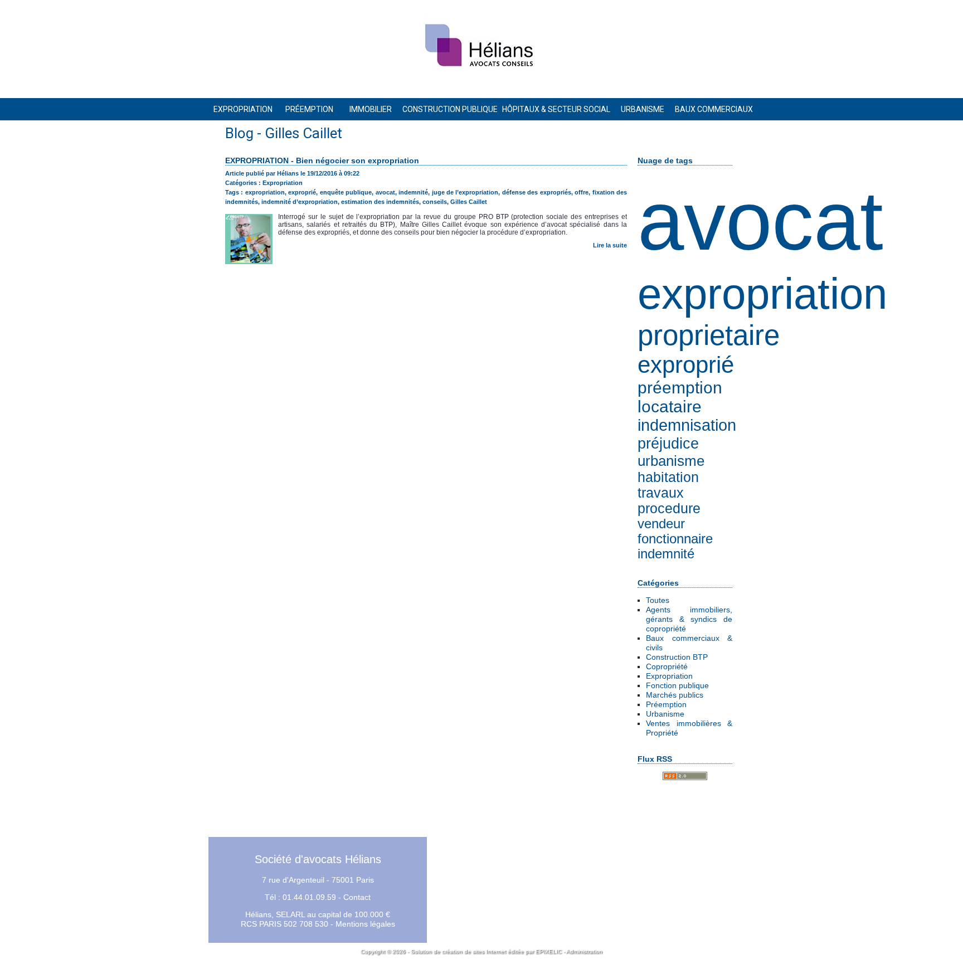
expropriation (762, 294)
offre (581, 192)
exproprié (686, 365)
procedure (669, 508)
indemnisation (687, 425)
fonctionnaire (675, 539)
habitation (668, 477)
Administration (584, 951)
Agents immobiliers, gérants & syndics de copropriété (689, 619)
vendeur (661, 524)
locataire (670, 406)
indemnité (666, 554)
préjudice (668, 443)
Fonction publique (677, 685)
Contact (357, 897)
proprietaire (709, 335)
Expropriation (669, 675)
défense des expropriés (536, 192)
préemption (680, 387)
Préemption (666, 704)
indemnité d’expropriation (299, 201)
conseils (434, 201)
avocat (760, 220)
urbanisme (671, 460)
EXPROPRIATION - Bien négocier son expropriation (322, 160)
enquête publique (346, 192)
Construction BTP (677, 657)
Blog (239, 133)
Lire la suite (610, 245)
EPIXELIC (549, 951)
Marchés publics (674, 694)
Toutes (657, 600)
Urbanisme (665, 713)
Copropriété (667, 666)
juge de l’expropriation (465, 192)
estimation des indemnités (380, 201)
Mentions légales (365, 923)
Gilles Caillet (468, 201)
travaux (661, 492)
